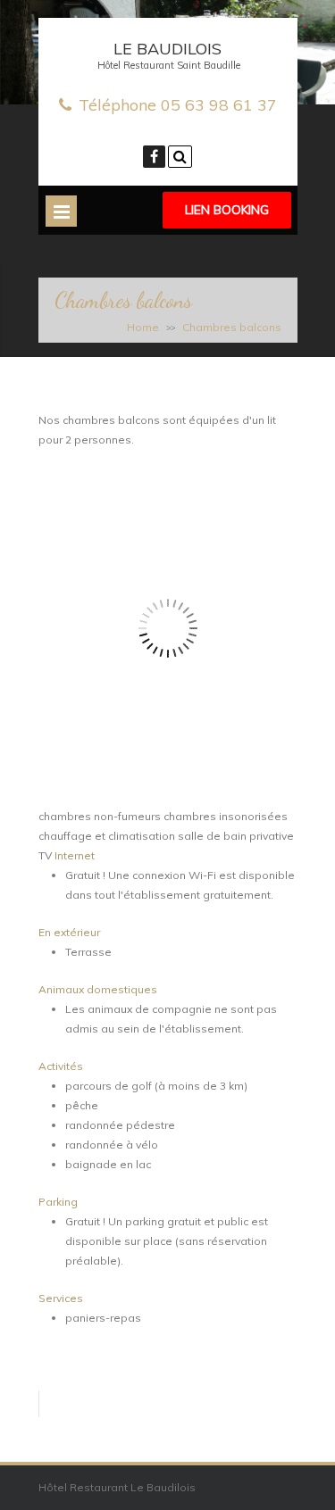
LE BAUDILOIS (167, 48)
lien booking (227, 210)
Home (143, 327)
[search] (180, 156)
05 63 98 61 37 (219, 105)
